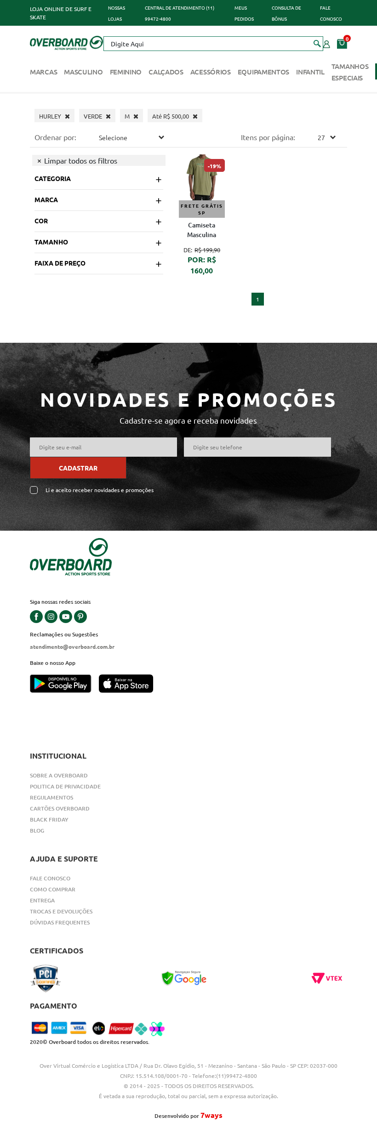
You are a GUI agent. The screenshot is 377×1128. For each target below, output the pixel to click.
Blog (37, 830)
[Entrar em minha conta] (326, 43)
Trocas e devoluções (61, 911)
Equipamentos (263, 71)
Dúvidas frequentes (60, 922)
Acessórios (210, 71)
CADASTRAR (78, 468)
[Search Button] (317, 43)
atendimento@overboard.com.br (72, 646)
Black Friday (49, 819)
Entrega (42, 900)
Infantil (310, 71)
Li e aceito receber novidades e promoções (100, 490)
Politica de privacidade (65, 786)
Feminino (126, 71)
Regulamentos (51, 797)
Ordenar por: (55, 137)
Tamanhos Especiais (350, 72)
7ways (211, 1115)
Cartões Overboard (60, 808)
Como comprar (52, 889)
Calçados (166, 71)
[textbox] (213, 43)
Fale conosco (50, 878)
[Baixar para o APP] (64, 685)
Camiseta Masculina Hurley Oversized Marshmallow (201, 231)
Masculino (83, 71)
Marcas (43, 71)
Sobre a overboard (59, 775)
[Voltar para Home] (66, 41)
